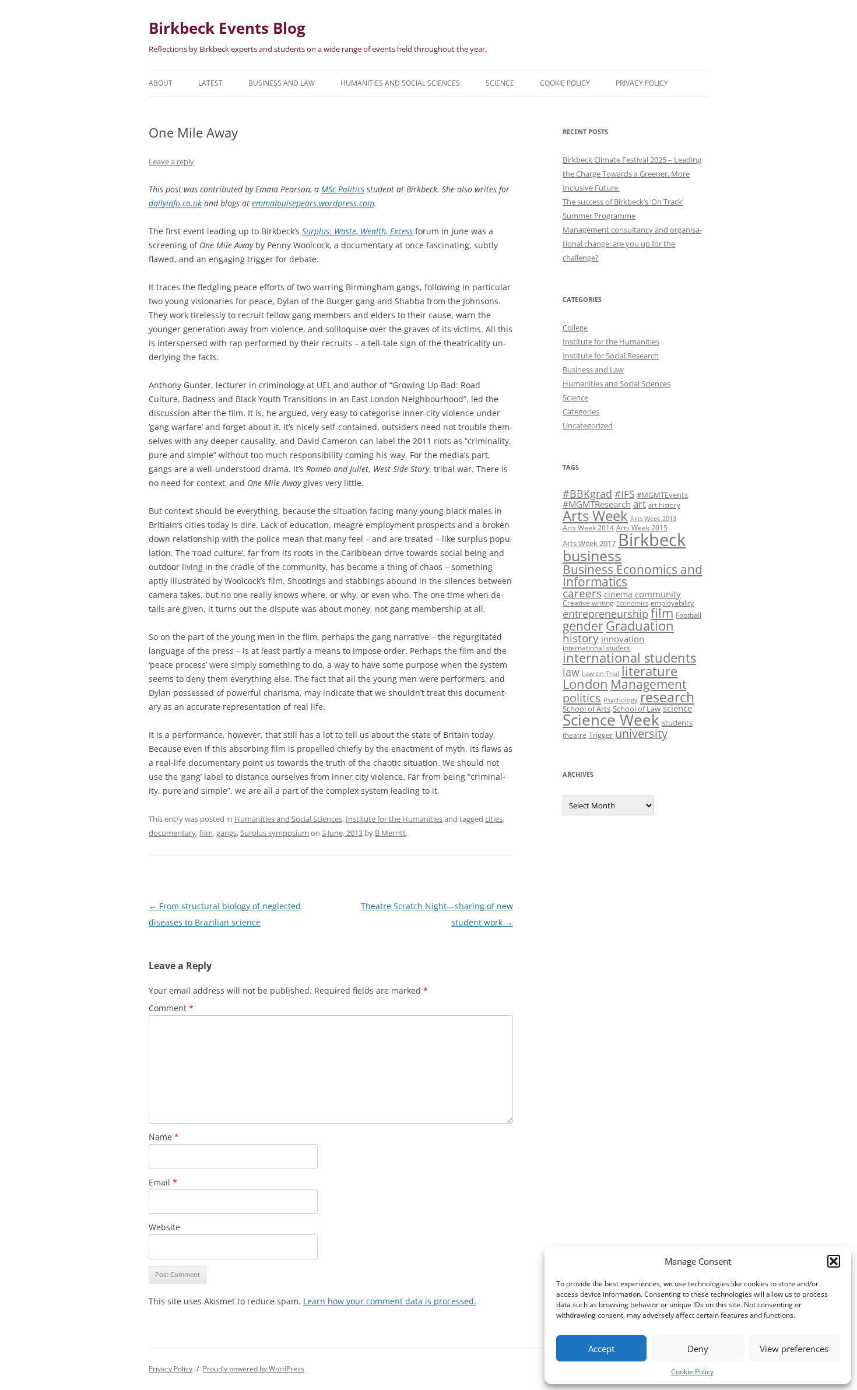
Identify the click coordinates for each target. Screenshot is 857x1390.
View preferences (794, 1348)
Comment (171, 1008)
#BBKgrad (587, 494)
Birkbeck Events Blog (227, 27)
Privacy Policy (642, 83)
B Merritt (390, 833)
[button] (834, 1261)
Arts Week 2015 (642, 527)
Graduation (640, 626)
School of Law (637, 708)
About (161, 83)
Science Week (611, 720)
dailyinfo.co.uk (175, 203)
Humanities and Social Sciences (400, 83)
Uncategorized (588, 425)
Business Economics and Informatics (633, 575)
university (641, 733)
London (585, 683)
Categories (581, 411)
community (658, 594)
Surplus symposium (274, 833)
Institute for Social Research (611, 355)
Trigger (601, 735)
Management (648, 684)
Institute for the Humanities (394, 819)
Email (163, 1182)
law (571, 672)
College (575, 327)
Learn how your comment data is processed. (389, 1301)
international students (629, 658)
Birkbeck (652, 539)
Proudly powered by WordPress (253, 1369)
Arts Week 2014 (588, 527)
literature (649, 671)
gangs (226, 833)
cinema (618, 594)
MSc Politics (342, 189)
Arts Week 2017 (589, 543)
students (677, 722)
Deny (697, 1348)
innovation (622, 639)
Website (164, 1227)
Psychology (620, 700)
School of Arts (586, 708)
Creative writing (588, 602)
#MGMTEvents (662, 495)
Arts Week (595, 515)
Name (164, 1136)
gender (583, 626)
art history (664, 505)
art (639, 504)
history (581, 638)
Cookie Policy (692, 1372)
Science (500, 83)
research (667, 697)
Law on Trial (600, 674)
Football (688, 615)
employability (672, 602)
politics (582, 697)
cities (494, 819)
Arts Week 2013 (653, 519)
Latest (210, 83)
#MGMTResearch (597, 504)
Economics (632, 603)
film (206, 833)
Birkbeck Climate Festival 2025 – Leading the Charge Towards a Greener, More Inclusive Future (632, 173)
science (677, 708)
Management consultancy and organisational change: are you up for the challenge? (632, 243)
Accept (601, 1348)
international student (596, 647)
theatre (574, 735)
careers (582, 593)
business (592, 555)
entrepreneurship (605, 614)
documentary (172, 833)
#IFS (624, 494)
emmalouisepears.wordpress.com (313, 203)
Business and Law (281, 83)
